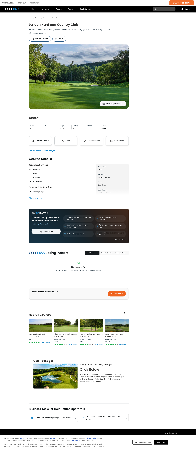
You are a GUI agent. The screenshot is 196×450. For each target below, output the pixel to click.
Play (33, 9)
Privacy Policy (91, 438)
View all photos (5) (115, 103)
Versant (23, 438)
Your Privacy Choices (142, 442)
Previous (124, 313)
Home (31, 18)
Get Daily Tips (85, 9)
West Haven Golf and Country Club (114, 335)
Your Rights (75, 440)
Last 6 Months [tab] (106, 253)
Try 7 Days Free (46, 231)
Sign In (188, 9)
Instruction (45, 9)
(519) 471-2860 (90, 29)
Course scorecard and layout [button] (42, 150)
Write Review (46, 342)
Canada (45, 18)
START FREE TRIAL (181, 2)
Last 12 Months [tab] (121, 253)
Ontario (52, 18)
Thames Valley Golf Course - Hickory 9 (65, 335)
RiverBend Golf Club (37, 334)
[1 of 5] (79, 76)
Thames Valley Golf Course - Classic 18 (91, 335)
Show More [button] (34, 198)
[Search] (156, 9)
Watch (59, 9)
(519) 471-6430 (104, 29)
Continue (161, 442)
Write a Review (116, 293)
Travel (70, 9)
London (60, 18)
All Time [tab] (92, 253)
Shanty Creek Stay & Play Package (95, 364)
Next (128, 313)
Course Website (38, 33)
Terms (52, 438)
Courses (37, 18)
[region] (98, 442)
